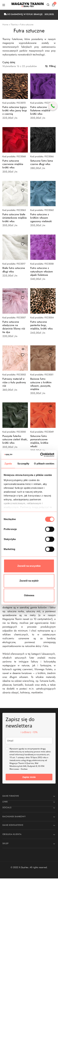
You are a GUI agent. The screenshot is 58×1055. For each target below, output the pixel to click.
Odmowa (29, 595)
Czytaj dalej (8, 62)
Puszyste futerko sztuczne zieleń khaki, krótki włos (15, 439)
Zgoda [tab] (8, 463)
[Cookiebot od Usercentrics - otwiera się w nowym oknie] (41, 455)
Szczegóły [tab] (23, 463)
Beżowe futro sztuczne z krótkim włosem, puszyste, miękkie (41, 384)
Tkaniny (14, 24)
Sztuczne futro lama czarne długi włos (41, 162)
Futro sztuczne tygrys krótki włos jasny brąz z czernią (14, 110)
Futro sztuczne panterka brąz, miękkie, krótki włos (41, 325)
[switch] (49, 529)
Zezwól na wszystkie (29, 565)
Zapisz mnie (29, 777)
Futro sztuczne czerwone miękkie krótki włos (12, 164)
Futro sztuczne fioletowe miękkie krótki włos (40, 110)
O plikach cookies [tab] (44, 463)
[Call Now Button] (52, 105)
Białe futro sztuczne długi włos (13, 269)
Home (5, 24)
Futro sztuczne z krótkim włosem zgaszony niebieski (41, 217)
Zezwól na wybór (29, 580)
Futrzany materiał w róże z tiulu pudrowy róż (14, 382)
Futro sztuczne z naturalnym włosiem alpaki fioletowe (41, 271)
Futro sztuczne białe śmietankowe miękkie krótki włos (14, 217)
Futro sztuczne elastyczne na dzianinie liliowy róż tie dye (13, 327)
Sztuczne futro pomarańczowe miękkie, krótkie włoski (39, 441)
